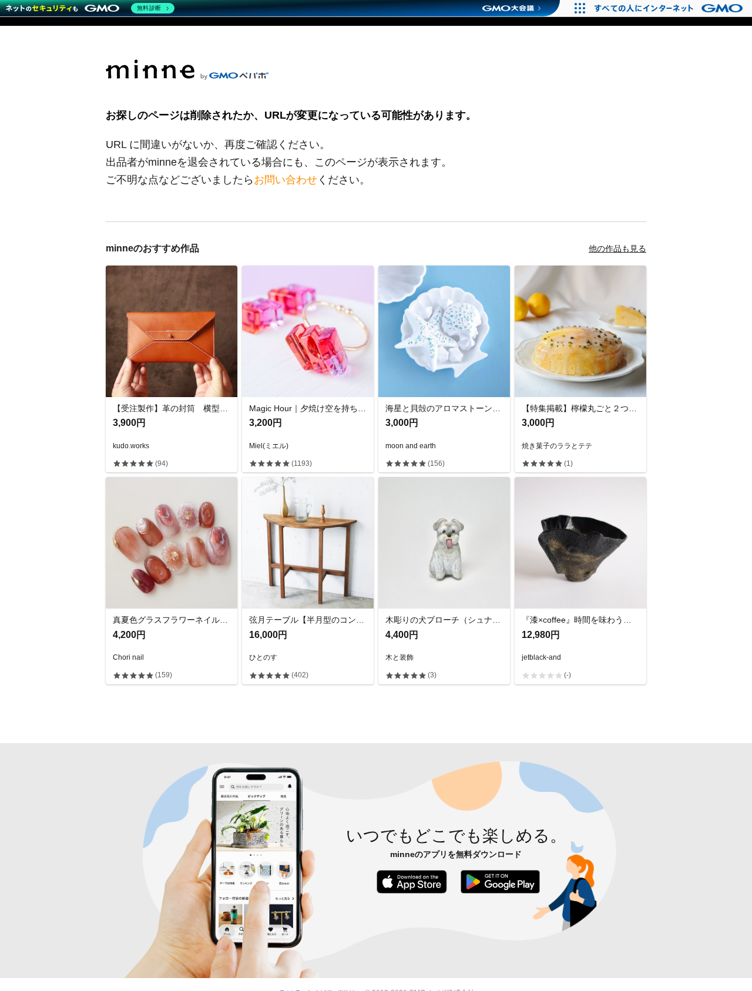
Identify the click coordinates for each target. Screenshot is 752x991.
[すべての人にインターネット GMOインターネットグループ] (670, 8)
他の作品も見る (617, 248)
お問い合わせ (285, 180)
